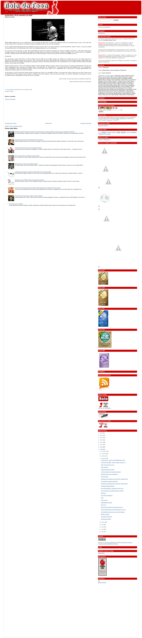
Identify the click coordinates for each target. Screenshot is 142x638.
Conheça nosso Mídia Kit (104, 27)
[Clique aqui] (101, 33)
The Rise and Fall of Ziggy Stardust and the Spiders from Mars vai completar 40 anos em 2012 (37, 187)
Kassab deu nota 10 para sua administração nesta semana (29, 139)
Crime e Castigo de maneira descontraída (111, 472)
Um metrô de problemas (106, 495)
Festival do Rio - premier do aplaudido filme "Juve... (113, 460)
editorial (109, 132)
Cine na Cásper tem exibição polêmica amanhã (112, 490)
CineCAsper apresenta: (106, 516)
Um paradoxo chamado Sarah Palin (109, 481)
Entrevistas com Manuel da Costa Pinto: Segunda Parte (114, 479)
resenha (100, 134)
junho (102, 527)
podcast (128, 132)
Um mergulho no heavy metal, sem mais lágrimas (113, 512)
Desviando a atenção (106, 519)
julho (102, 524)
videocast (105, 134)
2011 (101, 442)
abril (102, 531)
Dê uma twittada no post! (11, 89)
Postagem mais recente (10, 123)
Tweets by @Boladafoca (104, 139)
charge (99, 132)
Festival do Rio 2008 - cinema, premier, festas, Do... (113, 462)
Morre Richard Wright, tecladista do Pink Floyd (112, 488)
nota (118, 132)
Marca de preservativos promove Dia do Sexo (112, 507)
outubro (103, 456)
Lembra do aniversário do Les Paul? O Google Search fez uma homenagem (33, 171)
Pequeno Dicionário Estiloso (107, 469)
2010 (101, 444)
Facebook (109, 120)
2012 (101, 440)
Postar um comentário (10, 99)
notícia (123, 132)
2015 (101, 433)
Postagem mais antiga (86, 123)
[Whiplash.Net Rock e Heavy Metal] (99, 206)
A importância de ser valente (16, 203)
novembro (103, 453)
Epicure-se (103, 505)
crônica (11, 91)
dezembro (103, 451)
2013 (101, 437)
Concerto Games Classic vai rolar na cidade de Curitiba (28, 147)
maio (102, 529)
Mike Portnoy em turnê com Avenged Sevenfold (26, 163)
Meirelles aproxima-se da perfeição (109, 474)
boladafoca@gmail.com (120, 118)
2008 (101, 449)
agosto (103, 522)
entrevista (113, 132)
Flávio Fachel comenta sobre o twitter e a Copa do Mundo (28, 195)
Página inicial (48, 123)
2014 (101, 435)
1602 (102, 497)
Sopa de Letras (9, 17)
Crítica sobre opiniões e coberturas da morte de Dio (27, 155)
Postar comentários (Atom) (15, 126)
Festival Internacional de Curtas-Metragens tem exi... (113, 509)
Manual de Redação (103, 125)
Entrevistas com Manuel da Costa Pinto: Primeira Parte (114, 483)
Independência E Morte (106, 502)
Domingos (103, 493)
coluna (104, 132)
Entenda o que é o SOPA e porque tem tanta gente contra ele (29, 179)
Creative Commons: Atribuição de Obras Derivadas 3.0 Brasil (115, 543)
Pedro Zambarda (110, 542)
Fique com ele (104, 500)
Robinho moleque (105, 514)
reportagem (133, 132)
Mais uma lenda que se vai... (108, 464)
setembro (103, 458)
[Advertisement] (17, 111)
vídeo (109, 134)
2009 (101, 447)
